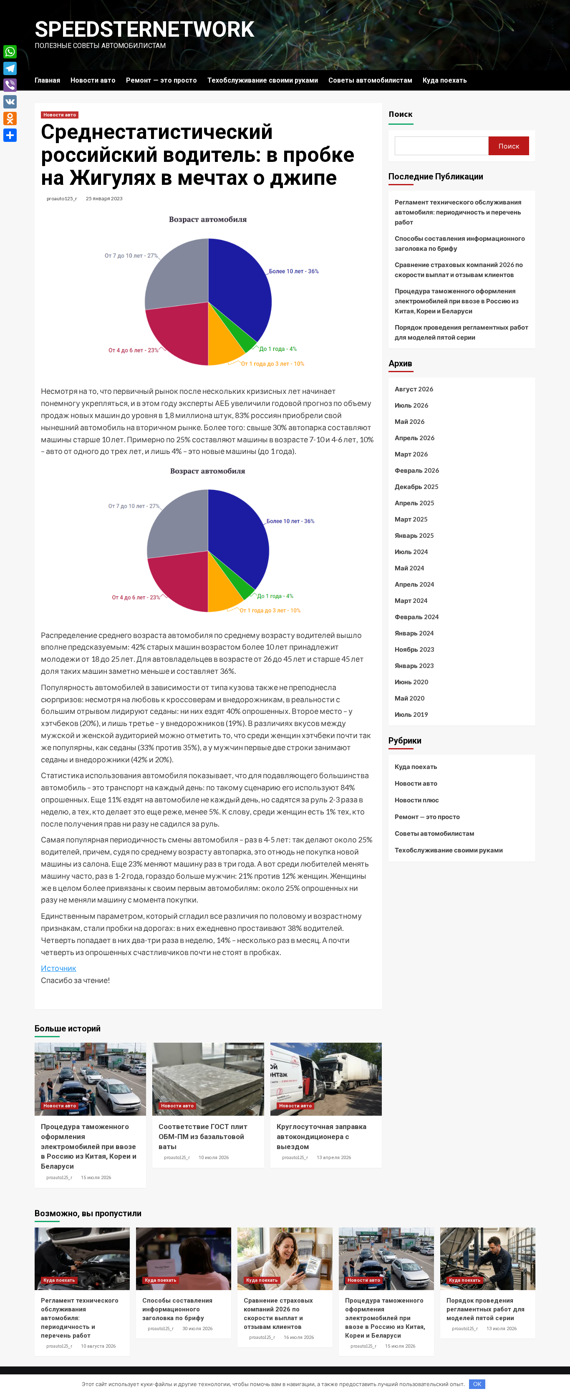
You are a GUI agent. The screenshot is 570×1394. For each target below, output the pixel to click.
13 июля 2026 (502, 1328)
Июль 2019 (411, 714)
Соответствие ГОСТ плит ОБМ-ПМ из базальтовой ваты (203, 1136)
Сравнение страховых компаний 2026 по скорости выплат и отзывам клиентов (459, 269)
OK (477, 1384)
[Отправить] (10, 135)
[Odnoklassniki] (10, 118)
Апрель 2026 (414, 437)
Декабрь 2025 (417, 486)
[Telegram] (10, 68)
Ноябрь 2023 (414, 649)
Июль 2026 (411, 405)
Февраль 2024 (417, 616)
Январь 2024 (414, 633)
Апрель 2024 (414, 584)
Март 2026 (411, 454)
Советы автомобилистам (370, 80)
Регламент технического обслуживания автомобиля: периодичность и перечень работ (458, 212)
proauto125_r (62, 198)
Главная (47, 80)
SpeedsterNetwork (144, 29)
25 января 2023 (104, 198)
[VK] (10, 101)
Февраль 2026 (417, 470)
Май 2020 (409, 698)
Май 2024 (409, 568)
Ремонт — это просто (161, 80)
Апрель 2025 (414, 503)
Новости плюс (417, 800)
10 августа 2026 (98, 1346)
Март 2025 (411, 519)
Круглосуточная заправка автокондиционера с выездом (321, 1136)
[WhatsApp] (10, 51)
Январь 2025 (414, 535)
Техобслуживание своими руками (262, 80)
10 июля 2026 (214, 1157)
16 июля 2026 (299, 1337)
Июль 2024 (411, 551)
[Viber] (10, 85)
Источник (58, 968)
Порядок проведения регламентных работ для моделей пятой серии (461, 332)
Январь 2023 (414, 665)
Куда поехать (445, 80)
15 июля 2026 (96, 1177)
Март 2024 (411, 600)
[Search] (530, 80)
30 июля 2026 (197, 1328)
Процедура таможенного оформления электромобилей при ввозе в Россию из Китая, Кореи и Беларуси (88, 1146)
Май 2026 (409, 421)
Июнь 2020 (411, 682)
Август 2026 (414, 389)
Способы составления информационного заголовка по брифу (460, 243)
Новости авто (93, 80)
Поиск (400, 113)
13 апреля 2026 (334, 1157)
